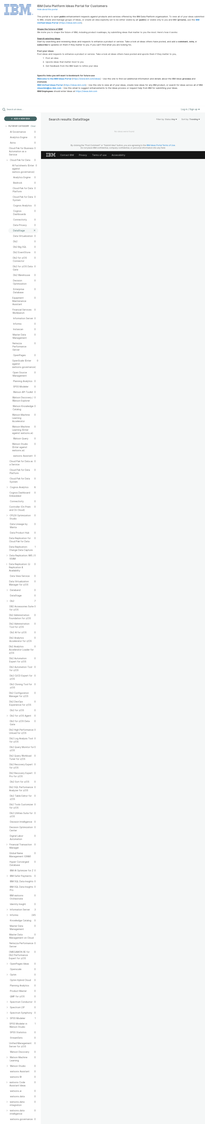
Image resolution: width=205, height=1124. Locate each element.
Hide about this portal (47, 9)
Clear (33, 126)
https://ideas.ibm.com (70, 22)
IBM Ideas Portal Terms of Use (161, 145)
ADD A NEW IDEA (21, 118)
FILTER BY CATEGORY (18, 126)
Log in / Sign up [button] (189, 109)
